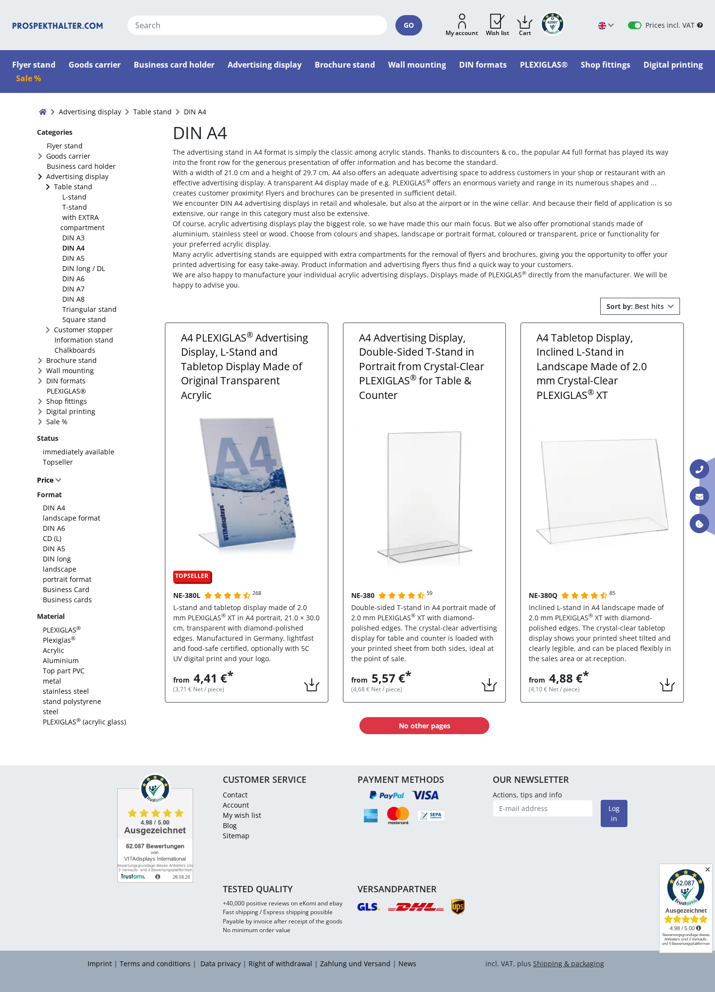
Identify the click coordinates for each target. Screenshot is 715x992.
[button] (462, 25)
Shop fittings (66, 401)
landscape (59, 569)
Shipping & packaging (568, 963)
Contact (235, 794)
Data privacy (219, 963)
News (407, 963)
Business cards (67, 599)
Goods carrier (68, 156)
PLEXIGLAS (62, 629)
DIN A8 (73, 299)
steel (50, 711)
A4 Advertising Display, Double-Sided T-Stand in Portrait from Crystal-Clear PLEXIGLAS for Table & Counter (421, 366)
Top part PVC (64, 670)
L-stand (74, 196)
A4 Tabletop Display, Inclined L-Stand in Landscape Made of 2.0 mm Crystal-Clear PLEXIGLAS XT (591, 366)
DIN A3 (73, 237)
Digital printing (70, 411)
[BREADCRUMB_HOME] (43, 111)
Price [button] (46, 480)
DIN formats (66, 380)
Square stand (84, 319)
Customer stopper (83, 329)
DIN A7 (73, 288)
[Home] (58, 25)
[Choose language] (606, 25)
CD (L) (52, 538)
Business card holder (81, 166)
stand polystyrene (72, 701)
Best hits (636, 306)
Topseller (58, 462)
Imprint (100, 963)
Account (236, 805)
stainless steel (66, 691)
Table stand (73, 186)
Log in (614, 813)
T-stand (74, 207)
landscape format (71, 518)
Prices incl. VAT (670, 25)
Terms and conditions (155, 963)
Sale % (57, 421)
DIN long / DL (83, 268)
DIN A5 (73, 258)
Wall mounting (70, 370)
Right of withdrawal (280, 963)
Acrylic (53, 650)
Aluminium (61, 660)
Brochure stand (71, 360)
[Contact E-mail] (699, 496)
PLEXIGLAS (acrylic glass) (84, 721)
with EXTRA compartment (82, 222)
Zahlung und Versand (355, 963)
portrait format (67, 579)
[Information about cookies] (699, 523)
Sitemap (236, 835)
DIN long (57, 558)
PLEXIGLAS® (66, 391)
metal (52, 680)
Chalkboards (74, 350)
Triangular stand (89, 309)
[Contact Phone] (699, 469)
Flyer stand (65, 145)
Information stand (83, 339)
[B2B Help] (700, 25)
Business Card (66, 589)
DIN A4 (73, 248)
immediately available (78, 451)
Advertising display (77, 176)
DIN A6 (73, 278)
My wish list (242, 815)
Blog (230, 825)
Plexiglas (59, 640)
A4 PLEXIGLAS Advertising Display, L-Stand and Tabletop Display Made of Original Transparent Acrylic (244, 366)
